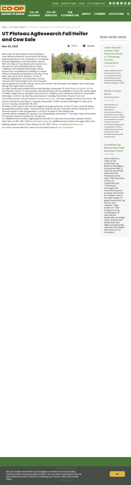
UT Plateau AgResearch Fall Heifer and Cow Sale (54, 27)
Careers (100, 13)
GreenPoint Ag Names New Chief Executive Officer (114, 147)
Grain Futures (68, 3)
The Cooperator (70, 14)
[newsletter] (125, 3)
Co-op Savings (34, 14)
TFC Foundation (96, 3)
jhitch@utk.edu (40, 121)
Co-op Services (51, 14)
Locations (116, 13)
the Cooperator (66, 127)
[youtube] (114, 3)
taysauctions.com (46, 98)
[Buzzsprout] (129, 3)
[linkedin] (121, 3)
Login (55, 3)
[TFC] (13, 14)
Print (74, 46)
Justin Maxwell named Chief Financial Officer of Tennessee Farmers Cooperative (113, 55)
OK (117, 474)
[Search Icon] (128, 13)
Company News (17, 27)
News (82, 3)
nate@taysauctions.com (71, 124)
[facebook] (118, 3)
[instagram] (110, 3)
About (86, 13)
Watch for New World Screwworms (112, 94)
